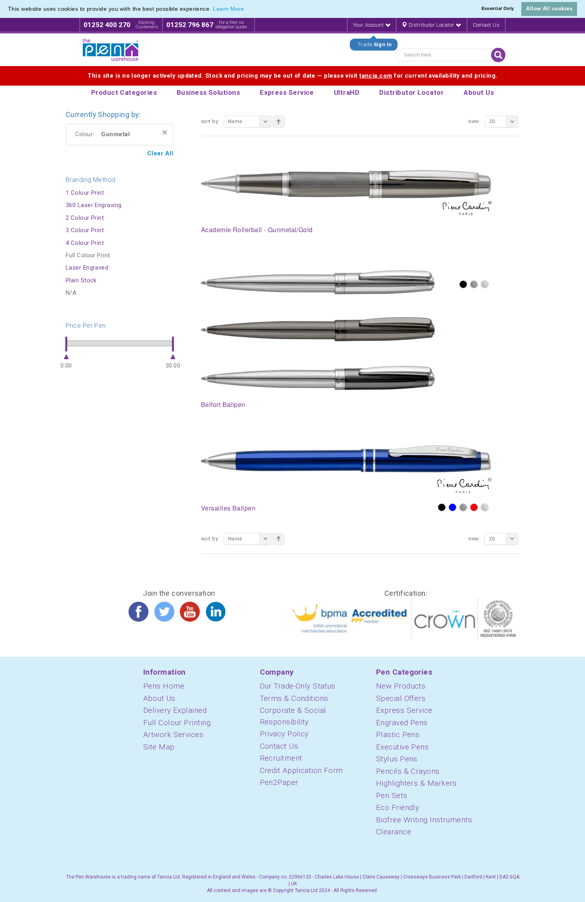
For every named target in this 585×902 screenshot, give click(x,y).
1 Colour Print (85, 192)
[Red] (474, 507)
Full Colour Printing (177, 722)
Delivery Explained (175, 710)
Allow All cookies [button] (549, 9)
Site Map (159, 746)
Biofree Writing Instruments (424, 819)
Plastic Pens (397, 734)
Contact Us (486, 25)
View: (474, 121)
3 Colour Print (85, 230)
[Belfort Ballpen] (318, 329)
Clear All (160, 153)
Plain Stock (81, 280)
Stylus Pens (396, 758)
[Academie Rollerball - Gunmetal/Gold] (346, 192)
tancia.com (375, 75)
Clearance (393, 831)
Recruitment (281, 758)
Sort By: (210, 121)
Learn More (228, 9)
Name (235, 121)
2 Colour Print (85, 217)
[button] (247, 9)
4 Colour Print (85, 243)
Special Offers (400, 698)
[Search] (498, 55)
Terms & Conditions (294, 698)
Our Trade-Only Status (297, 686)
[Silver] (485, 284)
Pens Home (163, 686)
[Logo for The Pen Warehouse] (111, 49)
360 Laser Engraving (94, 205)
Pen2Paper (279, 782)
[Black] (463, 284)
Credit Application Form (301, 770)
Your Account (369, 25)
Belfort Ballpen (223, 404)
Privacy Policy (284, 733)
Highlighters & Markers (416, 783)
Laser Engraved (87, 267)
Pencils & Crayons (408, 771)
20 (492, 121)
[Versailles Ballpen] (346, 468)
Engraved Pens (402, 722)
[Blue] (452, 507)
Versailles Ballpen (228, 508)
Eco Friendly (397, 807)
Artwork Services (173, 734)
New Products (400, 686)
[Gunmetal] (474, 284)
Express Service (404, 710)
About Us (159, 698)
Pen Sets (392, 795)
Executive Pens (402, 746)
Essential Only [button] (498, 8)
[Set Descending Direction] (279, 121)
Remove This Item (164, 132)
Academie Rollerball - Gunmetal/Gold (257, 229)
